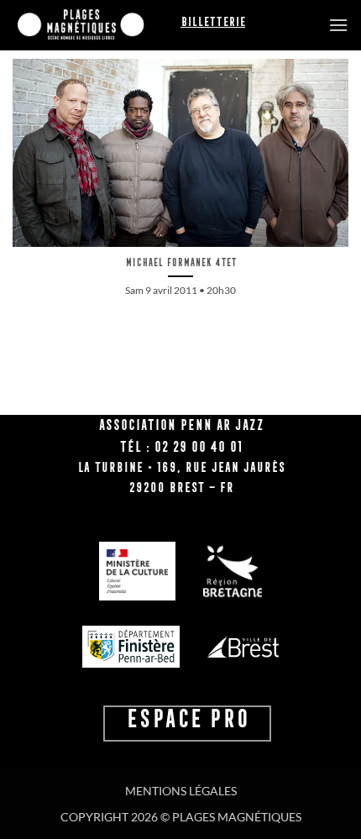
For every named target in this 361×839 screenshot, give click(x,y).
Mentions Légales (181, 791)
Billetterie (212, 22)
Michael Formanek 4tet (180, 262)
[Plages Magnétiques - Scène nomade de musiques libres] (96, 25)
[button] (338, 24)
